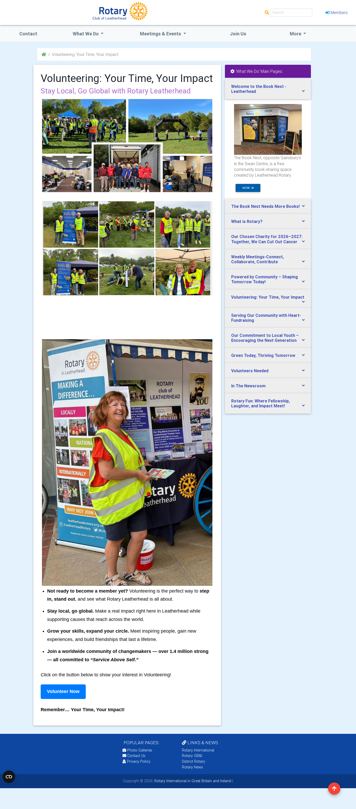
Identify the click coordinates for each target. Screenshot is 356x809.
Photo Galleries (139, 750)
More (296, 34)
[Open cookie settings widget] (9, 777)
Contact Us (135, 755)
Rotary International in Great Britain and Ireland (192, 781)
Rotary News (192, 767)
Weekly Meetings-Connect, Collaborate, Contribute (257, 259)
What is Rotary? (246, 221)
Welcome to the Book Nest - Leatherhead (258, 89)
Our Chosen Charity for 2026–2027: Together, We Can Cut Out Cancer (267, 239)
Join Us (238, 34)
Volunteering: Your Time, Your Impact (267, 297)
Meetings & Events (161, 34)
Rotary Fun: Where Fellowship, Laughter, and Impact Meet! (260, 403)
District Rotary (193, 761)
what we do (86, 34)
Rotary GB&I (192, 755)
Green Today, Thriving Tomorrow (263, 355)
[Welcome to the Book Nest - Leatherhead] (268, 129)
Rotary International (198, 750)
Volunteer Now (63, 691)
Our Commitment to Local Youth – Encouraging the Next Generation (265, 338)
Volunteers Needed (249, 370)
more (246, 188)
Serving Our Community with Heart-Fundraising (266, 318)
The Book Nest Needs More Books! (265, 206)
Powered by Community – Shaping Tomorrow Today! (264, 279)
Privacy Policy (138, 761)
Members (339, 12)
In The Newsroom (248, 385)
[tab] (268, 89)
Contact (28, 34)
